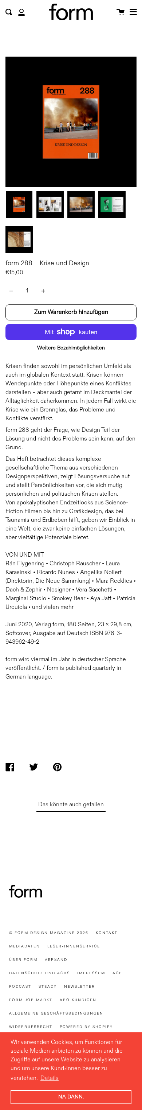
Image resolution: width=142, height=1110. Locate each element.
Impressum (91, 973)
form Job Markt (30, 1000)
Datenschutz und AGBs (39, 973)
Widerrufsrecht (30, 1027)
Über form (23, 960)
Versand (56, 960)
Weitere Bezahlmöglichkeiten (71, 348)
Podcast (20, 986)
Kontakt (107, 933)
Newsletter (79, 986)
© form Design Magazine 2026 (48, 933)
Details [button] (49, 1078)
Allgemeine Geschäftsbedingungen (56, 1013)
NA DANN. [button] (71, 1096)
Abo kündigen (78, 1000)
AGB (117, 973)
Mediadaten (24, 946)
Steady (48, 986)
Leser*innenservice (73, 946)
